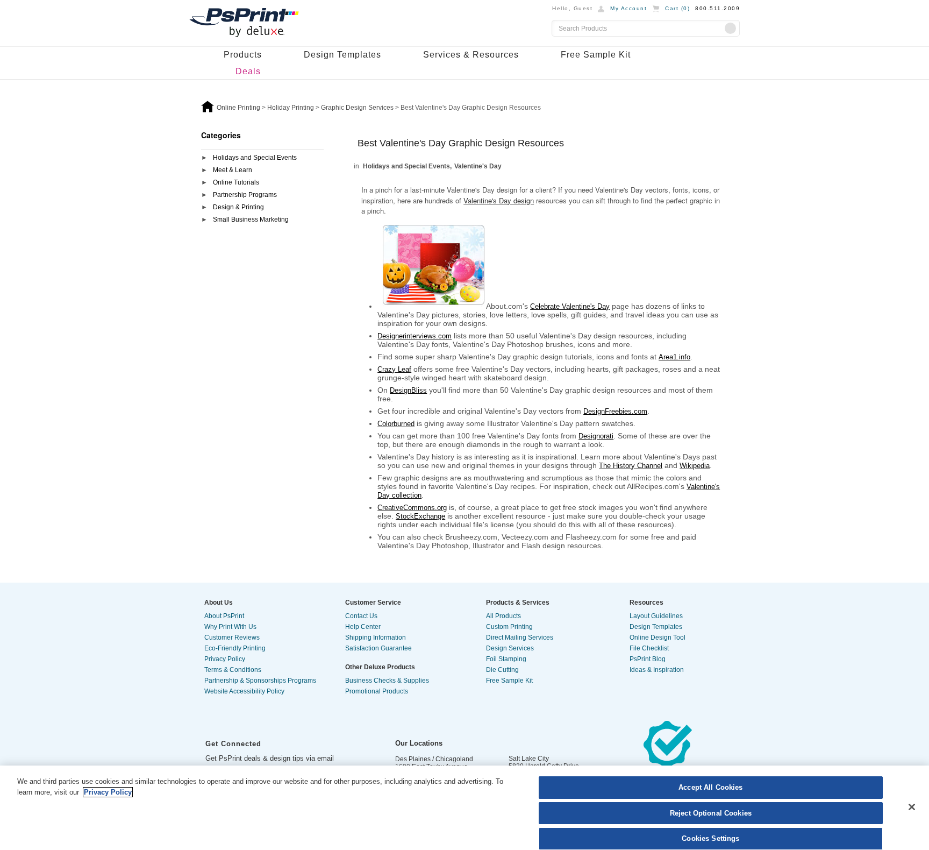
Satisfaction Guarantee (378, 648)
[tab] (262, 158)
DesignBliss (408, 390)
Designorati (595, 436)
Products (243, 54)
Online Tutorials (236, 182)
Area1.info (674, 357)
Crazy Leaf (394, 369)
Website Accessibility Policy (244, 691)
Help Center (363, 627)
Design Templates (342, 54)
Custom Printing (509, 627)
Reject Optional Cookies (711, 813)
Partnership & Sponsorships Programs (260, 680)
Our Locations (418, 743)
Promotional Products (376, 691)
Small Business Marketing (251, 219)
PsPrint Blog (648, 659)
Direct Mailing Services (519, 637)
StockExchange (420, 516)
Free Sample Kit (596, 54)
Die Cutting (502, 670)
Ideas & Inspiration (657, 670)
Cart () (677, 8)
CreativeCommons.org (412, 508)
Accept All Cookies (710, 787)
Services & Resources (471, 54)
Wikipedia (695, 466)
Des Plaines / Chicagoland (434, 759)
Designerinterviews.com (414, 336)
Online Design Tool (657, 637)
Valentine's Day (478, 166)
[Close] (912, 807)
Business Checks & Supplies (387, 680)
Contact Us (361, 616)
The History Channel (630, 466)
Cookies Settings (710, 838)
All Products (503, 616)
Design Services (510, 648)
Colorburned (396, 424)
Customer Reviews (232, 637)
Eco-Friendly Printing (235, 648)
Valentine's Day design (498, 200)
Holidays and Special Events (255, 157)
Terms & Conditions (232, 670)
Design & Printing (238, 207)
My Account (628, 8)
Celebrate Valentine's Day (570, 306)
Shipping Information (375, 637)
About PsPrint (224, 616)
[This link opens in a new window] (668, 755)
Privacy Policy (224, 659)
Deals (248, 71)
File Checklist (649, 648)
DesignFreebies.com (615, 411)
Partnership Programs (245, 195)
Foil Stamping (506, 659)
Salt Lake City (529, 758)
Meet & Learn (232, 170)
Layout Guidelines (656, 616)
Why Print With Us (230, 627)
